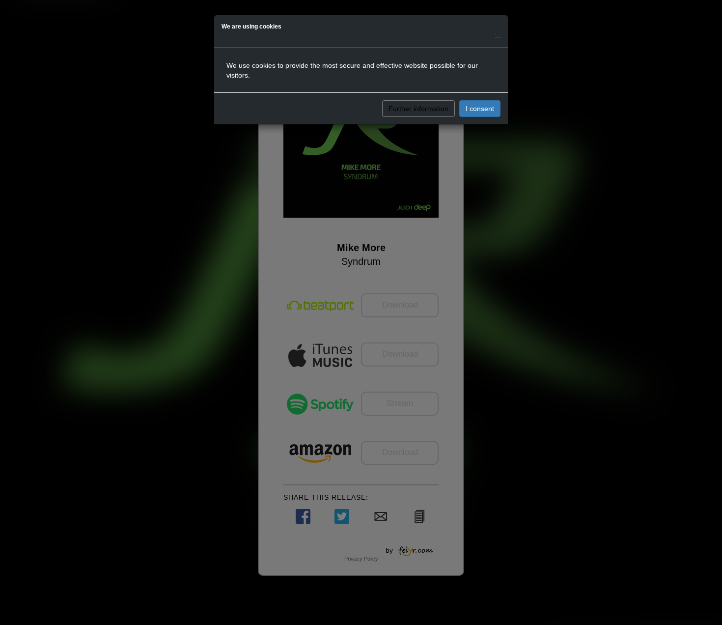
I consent (480, 109)
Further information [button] (418, 109)
